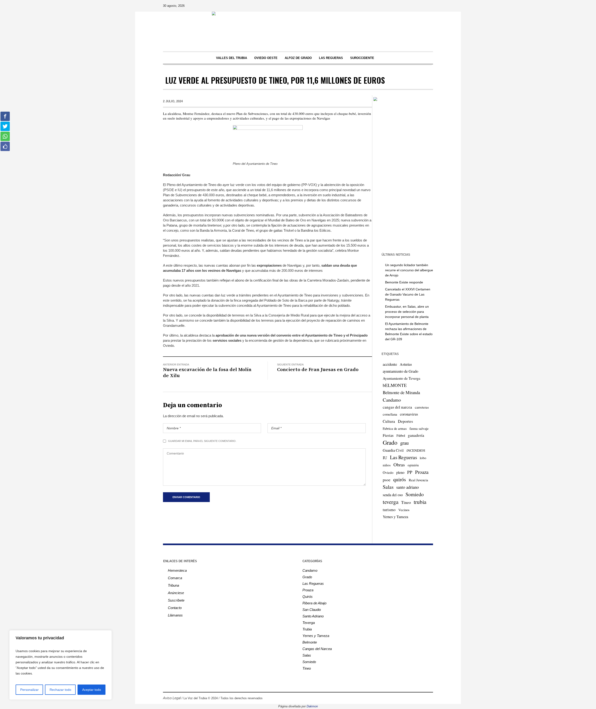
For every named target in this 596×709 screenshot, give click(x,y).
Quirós (307, 597)
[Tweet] (5, 126)
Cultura (389, 421)
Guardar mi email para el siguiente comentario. (202, 441)
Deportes (405, 421)
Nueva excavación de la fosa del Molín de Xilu (207, 373)
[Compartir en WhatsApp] (5, 136)
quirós (399, 479)
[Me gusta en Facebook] (5, 146)
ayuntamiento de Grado (400, 371)
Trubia (307, 629)
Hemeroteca (177, 570)
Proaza (421, 472)
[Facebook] (396, 6)
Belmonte (309, 642)
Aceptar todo (91, 690)
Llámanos (175, 615)
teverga (390, 501)
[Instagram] (403, 6)
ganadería (416, 435)
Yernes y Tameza (395, 516)
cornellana (390, 414)
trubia (420, 501)
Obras (399, 464)
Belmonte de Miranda (401, 392)
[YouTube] (416, 6)
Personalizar (29, 690)
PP (409, 472)
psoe (386, 479)
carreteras (422, 407)
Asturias (406, 364)
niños (387, 465)
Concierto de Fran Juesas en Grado (318, 370)
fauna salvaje (419, 428)
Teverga (308, 623)
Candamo (392, 399)
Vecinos (404, 509)
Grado (390, 442)
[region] (60, 665)
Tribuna (173, 585)
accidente (390, 364)
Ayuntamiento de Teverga (401, 378)
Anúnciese (176, 593)
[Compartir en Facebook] (5, 116)
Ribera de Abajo (314, 603)
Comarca (175, 578)
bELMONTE (395, 385)
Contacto (175, 608)
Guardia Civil (393, 450)
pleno (400, 472)
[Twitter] (409, 6)
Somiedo (415, 494)
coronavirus (409, 414)
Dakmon (312, 706)
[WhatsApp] (429, 6)
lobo (423, 457)
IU (385, 457)
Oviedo (388, 472)
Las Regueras (403, 457)
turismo (389, 509)
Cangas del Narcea (317, 649)
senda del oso (393, 494)
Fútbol (400, 435)
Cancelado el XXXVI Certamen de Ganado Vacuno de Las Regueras (407, 294)
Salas (388, 486)
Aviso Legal (172, 698)
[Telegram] (423, 6)
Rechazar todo (60, 690)
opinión (413, 465)
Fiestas (388, 435)
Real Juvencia (418, 480)
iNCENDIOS (415, 450)
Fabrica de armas (395, 428)
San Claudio (311, 610)
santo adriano (407, 487)
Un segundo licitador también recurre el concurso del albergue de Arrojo (409, 270)
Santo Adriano (313, 616)
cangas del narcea (397, 407)
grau (404, 443)
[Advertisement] (402, 176)
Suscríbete (176, 600)
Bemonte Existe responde (404, 282)
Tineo (406, 502)
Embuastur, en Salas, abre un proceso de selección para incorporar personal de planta (407, 312)
